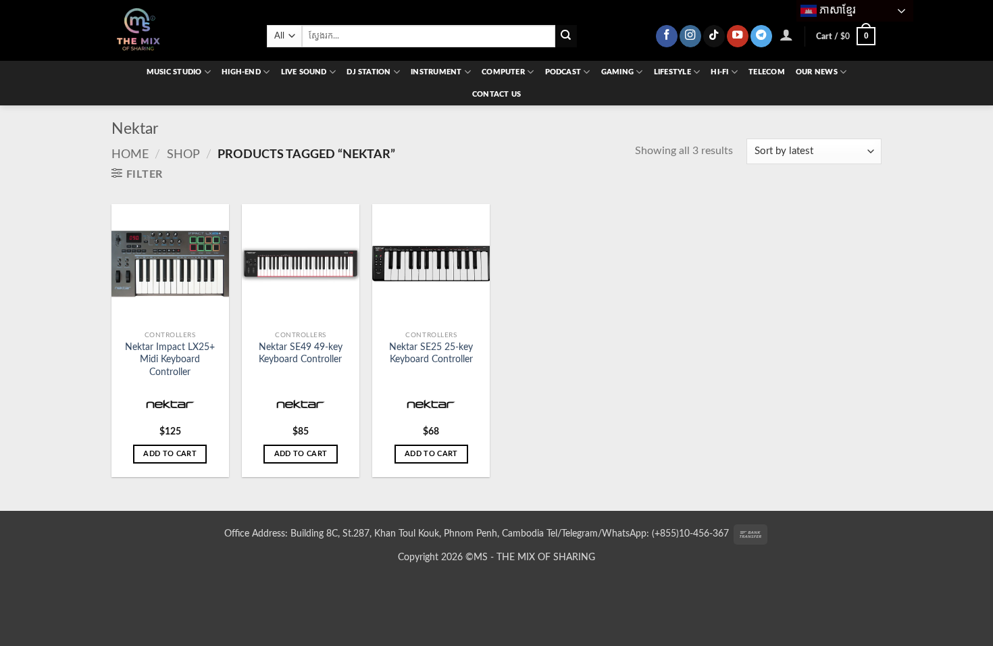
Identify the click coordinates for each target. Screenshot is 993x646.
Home (130, 154)
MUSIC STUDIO (174, 72)
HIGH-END (241, 72)
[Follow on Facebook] (667, 36)
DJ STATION (368, 72)
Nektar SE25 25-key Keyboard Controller (431, 353)
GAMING (617, 72)
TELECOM (766, 72)
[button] (786, 34)
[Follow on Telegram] (761, 36)
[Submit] (566, 36)
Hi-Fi (719, 72)
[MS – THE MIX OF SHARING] (179, 30)
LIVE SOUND (304, 72)
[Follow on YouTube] (737, 36)
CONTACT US (496, 94)
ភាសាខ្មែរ (836, 10)
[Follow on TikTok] (714, 36)
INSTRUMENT (436, 72)
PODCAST (563, 72)
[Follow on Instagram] (690, 36)
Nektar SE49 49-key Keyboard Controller (300, 353)
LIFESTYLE (672, 72)
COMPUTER (503, 72)
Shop (183, 154)
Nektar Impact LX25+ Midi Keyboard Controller (170, 359)
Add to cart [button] (170, 453)
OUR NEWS (817, 72)
